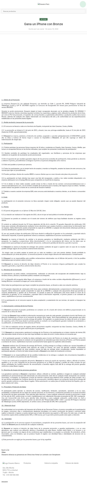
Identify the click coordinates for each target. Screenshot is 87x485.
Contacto (48, 477)
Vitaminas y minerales (31, 475)
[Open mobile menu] (83, 4)
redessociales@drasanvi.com (11, 185)
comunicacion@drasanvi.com (74, 184)
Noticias (43, 19)
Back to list (5, 450)
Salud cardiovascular (31, 472)
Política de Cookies (72, 475)
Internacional (49, 470)
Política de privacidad (73, 468)
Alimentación (28, 468)
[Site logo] (43, 4)
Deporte (26, 470)
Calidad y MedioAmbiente (75, 477)
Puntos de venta (50, 472)
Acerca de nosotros (51, 468)
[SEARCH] (83, 11)
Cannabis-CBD (29, 477)
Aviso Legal (70, 472)
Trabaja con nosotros (52, 475)
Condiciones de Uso (73, 470)
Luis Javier (40, 29)
